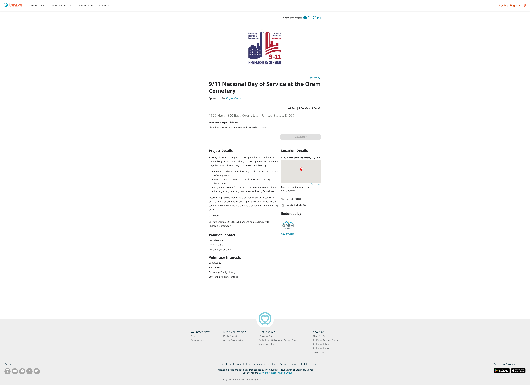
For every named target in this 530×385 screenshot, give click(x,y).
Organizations (197, 340)
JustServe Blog (266, 344)
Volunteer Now (37, 5)
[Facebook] (22, 371)
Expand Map (316, 184)
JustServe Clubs (321, 348)
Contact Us (318, 352)
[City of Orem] (301, 225)
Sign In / (503, 5)
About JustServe (321, 336)
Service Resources (290, 364)
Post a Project (230, 336)
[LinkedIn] (37, 371)
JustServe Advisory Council (326, 340)
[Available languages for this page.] (525, 5)
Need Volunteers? (62, 5)
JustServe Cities (321, 344)
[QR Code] (314, 17)
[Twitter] (29, 371)
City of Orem (233, 98)
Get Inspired (86, 5)
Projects (194, 336)
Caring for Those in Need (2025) (275, 372)
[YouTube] (15, 371)
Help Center (309, 364)
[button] (315, 78)
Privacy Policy (242, 364)
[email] (319, 18)
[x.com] (310, 17)
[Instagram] (8, 371)
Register (515, 5)
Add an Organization (233, 340)
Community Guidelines (265, 364)
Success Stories (267, 336)
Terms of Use (224, 364)
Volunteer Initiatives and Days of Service (279, 340)
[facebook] (305, 18)
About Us (104, 5)
